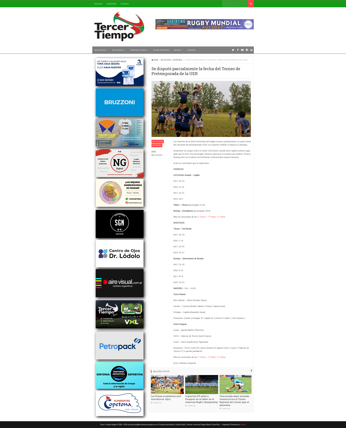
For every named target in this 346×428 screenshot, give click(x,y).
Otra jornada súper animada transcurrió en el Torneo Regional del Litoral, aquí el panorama (234, 400)
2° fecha (211, 216)
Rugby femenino (161, 50)
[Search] (251, 3)
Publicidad (111, 4)
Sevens (177, 50)
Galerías (191, 50)
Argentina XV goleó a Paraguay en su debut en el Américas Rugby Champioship (201, 399)
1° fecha (201, 216)
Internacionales (138, 50)
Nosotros (98, 4)
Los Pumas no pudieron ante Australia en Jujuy (166, 398)
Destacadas (166, 60)
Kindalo (243, 424)
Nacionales (118, 50)
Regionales (100, 50)
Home (156, 60)
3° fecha (221, 216)
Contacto (124, 4)
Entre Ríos (177, 60)
